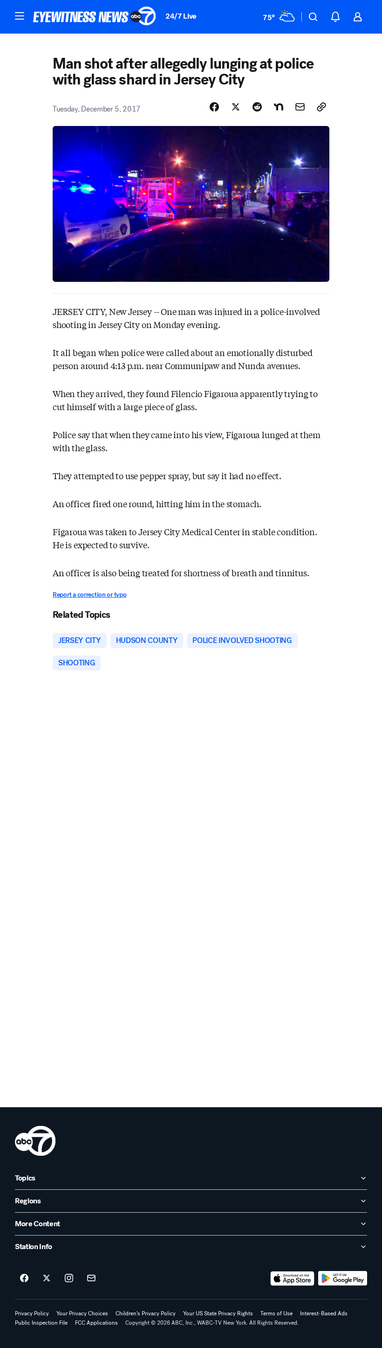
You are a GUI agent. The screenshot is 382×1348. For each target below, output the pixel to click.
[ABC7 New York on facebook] (24, 1278)
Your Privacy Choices (82, 1313)
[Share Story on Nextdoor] (278, 107)
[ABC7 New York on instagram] (69, 1278)
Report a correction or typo (89, 594)
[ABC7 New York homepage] (94, 17)
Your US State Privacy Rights (218, 1313)
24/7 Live (181, 16)
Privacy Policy (32, 1313)
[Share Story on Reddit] (257, 107)
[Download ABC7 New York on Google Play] (342, 1278)
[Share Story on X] (236, 107)
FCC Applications (96, 1323)
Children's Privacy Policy (146, 1313)
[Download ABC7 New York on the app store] (292, 1278)
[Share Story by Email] (300, 107)
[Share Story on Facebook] (214, 107)
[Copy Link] (321, 107)
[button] (19, 16)
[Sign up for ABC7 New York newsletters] (91, 1278)
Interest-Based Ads (324, 1313)
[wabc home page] (35, 1141)
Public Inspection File (41, 1323)
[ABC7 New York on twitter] (46, 1278)
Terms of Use (276, 1313)
